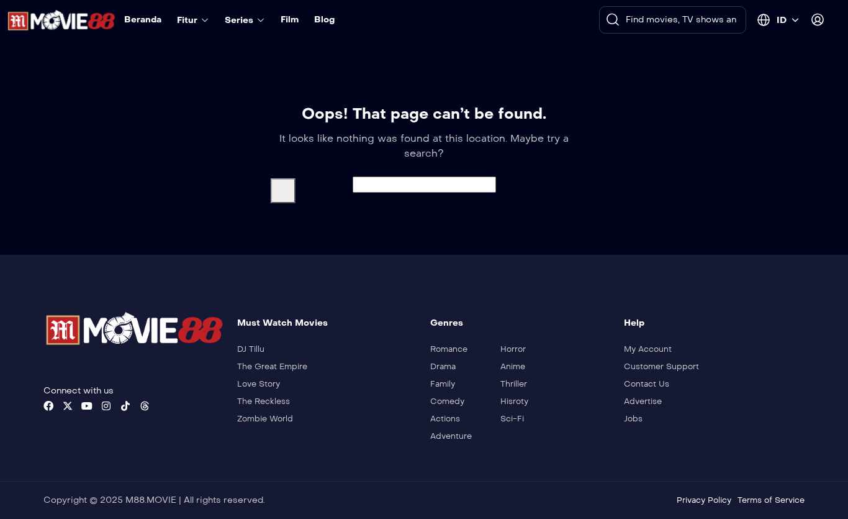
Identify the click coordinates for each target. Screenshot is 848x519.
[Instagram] (106, 406)
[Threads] (145, 406)
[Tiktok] (125, 406)
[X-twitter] (68, 406)
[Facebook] (48, 406)
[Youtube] (87, 406)
